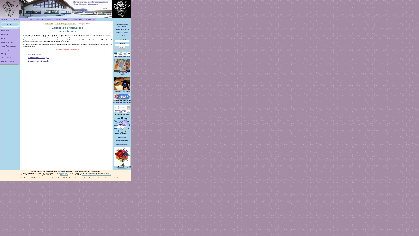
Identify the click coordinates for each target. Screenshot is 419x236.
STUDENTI (57, 20)
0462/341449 (63, 173)
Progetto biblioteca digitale (122, 73)
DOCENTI (48, 20)
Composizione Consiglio (38, 61)
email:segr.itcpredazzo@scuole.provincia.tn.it (96, 175)
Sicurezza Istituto (122, 140)
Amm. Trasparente (7, 50)
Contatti (3, 38)
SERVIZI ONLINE (78, 20)
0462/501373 (64, 175)
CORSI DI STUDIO (27, 20)
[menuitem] (5, 19)
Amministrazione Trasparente (122, 25)
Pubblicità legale (122, 32)
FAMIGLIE (66, 20)
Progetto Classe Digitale (122, 91)
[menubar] (48, 19)
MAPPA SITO (90, 20)
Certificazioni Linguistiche (122, 102)
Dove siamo (5, 34)
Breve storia (5, 31)
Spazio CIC (122, 137)
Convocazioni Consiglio (38, 58)
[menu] (10, 46)
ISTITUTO (15, 20)
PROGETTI (39, 20)
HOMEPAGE (5, 20)
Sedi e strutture (6, 57)
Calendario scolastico (8, 61)
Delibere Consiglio (36, 54)
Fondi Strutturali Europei (122, 56)
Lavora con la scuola (122, 29)
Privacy (3, 54)
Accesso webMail (122, 144)
